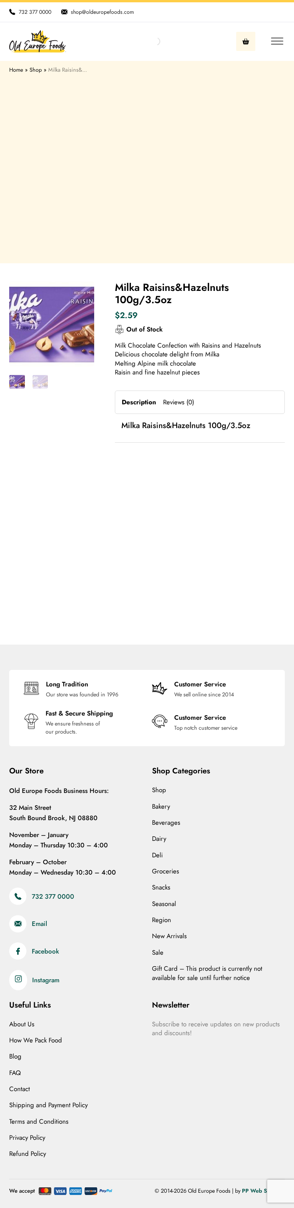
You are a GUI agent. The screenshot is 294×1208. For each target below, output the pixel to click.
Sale (157, 952)
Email (39, 923)
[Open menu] (275, 41)
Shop (159, 790)
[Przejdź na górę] (267, 1185)
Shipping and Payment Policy (48, 1105)
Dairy (159, 838)
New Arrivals (169, 936)
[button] (83, 291)
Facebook (45, 951)
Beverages (166, 822)
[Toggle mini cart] (245, 41)
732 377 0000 (53, 896)
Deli (157, 855)
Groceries (165, 871)
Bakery (161, 806)
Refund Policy (27, 1153)
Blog (15, 1056)
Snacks (161, 887)
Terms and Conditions (39, 1121)
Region (161, 920)
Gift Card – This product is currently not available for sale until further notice (207, 973)
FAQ (15, 1072)
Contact (19, 1089)
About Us (21, 1024)
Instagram (45, 980)
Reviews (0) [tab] (178, 402)
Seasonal (164, 903)
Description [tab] (139, 402)
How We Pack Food (35, 1040)
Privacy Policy (27, 1137)
